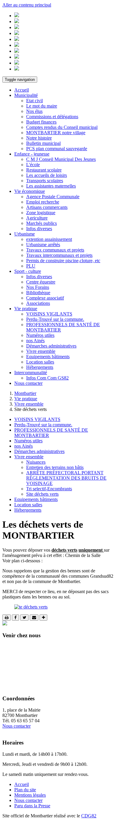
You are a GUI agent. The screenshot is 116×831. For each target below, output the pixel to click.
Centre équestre (40, 281)
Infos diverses (39, 228)
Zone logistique (40, 212)
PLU (30, 265)
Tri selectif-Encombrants (49, 488)
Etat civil (34, 100)
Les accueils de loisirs (46, 175)
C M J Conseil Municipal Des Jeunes (61, 159)
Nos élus (34, 111)
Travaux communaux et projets (55, 249)
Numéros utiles (40, 335)
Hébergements (39, 367)
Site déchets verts (42, 494)
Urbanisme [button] (24, 233)
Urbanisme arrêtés (43, 244)
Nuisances (36, 462)
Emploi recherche (42, 201)
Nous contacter (28, 383)
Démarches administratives (51, 345)
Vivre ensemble (40, 351)
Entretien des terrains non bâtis (55, 467)
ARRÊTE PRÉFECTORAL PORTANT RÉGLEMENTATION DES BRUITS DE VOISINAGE (66, 478)
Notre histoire (39, 137)
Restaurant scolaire (44, 169)
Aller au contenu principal (26, 4)
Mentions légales (30, 795)
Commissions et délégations (52, 116)
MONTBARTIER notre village (55, 132)
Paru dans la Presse (32, 805)
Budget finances (41, 121)
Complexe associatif (45, 297)
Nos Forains (37, 287)
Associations (38, 303)
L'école (33, 164)
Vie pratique (25, 398)
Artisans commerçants (47, 207)
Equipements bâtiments (48, 356)
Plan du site (25, 789)
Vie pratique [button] (25, 308)
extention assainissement (49, 239)
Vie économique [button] (29, 191)
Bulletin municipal (43, 143)
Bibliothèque (38, 292)
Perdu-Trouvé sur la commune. (55, 319)
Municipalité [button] (26, 95)
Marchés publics (41, 223)
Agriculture (37, 217)
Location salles (40, 361)
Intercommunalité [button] (30, 372)
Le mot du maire (41, 105)
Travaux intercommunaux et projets (59, 255)
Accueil (21, 89)
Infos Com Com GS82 (47, 377)
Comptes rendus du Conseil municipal (62, 127)
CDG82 (88, 815)
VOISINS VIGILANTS (49, 313)
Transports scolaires (44, 180)
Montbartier (25, 393)
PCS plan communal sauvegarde (56, 148)
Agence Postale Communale (52, 196)
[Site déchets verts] (31, 606)
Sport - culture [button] (27, 271)
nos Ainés (35, 340)
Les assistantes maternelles (51, 185)
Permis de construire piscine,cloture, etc (63, 260)
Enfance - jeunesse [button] (31, 153)
